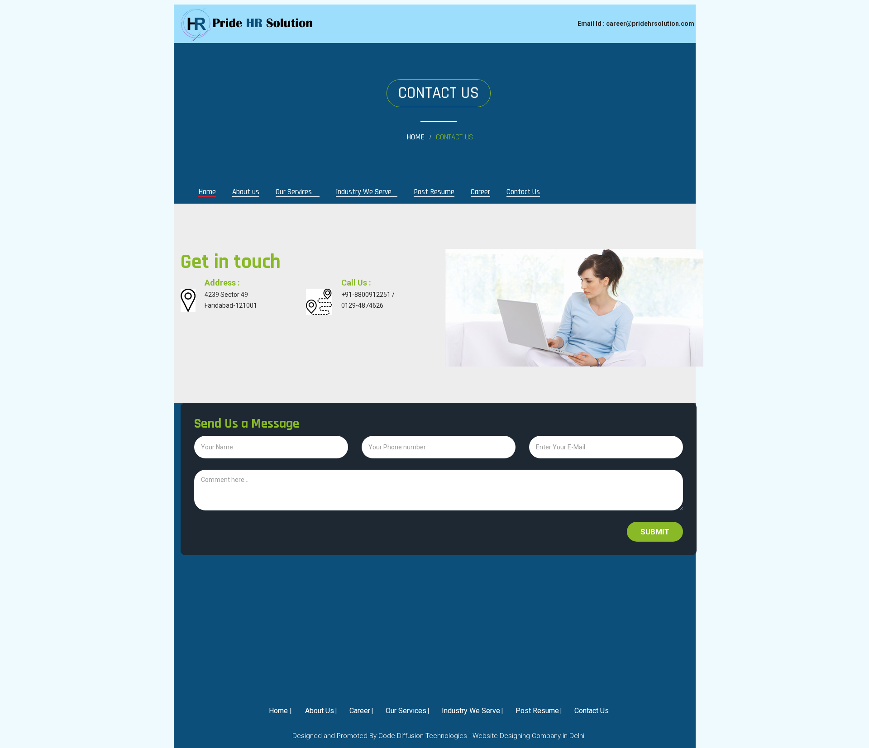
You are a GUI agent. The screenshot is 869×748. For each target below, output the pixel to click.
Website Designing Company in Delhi (528, 736)
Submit (654, 531)
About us (245, 192)
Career (480, 192)
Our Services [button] (295, 192)
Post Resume (434, 192)
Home (415, 137)
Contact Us (523, 192)
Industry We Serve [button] (364, 192)
